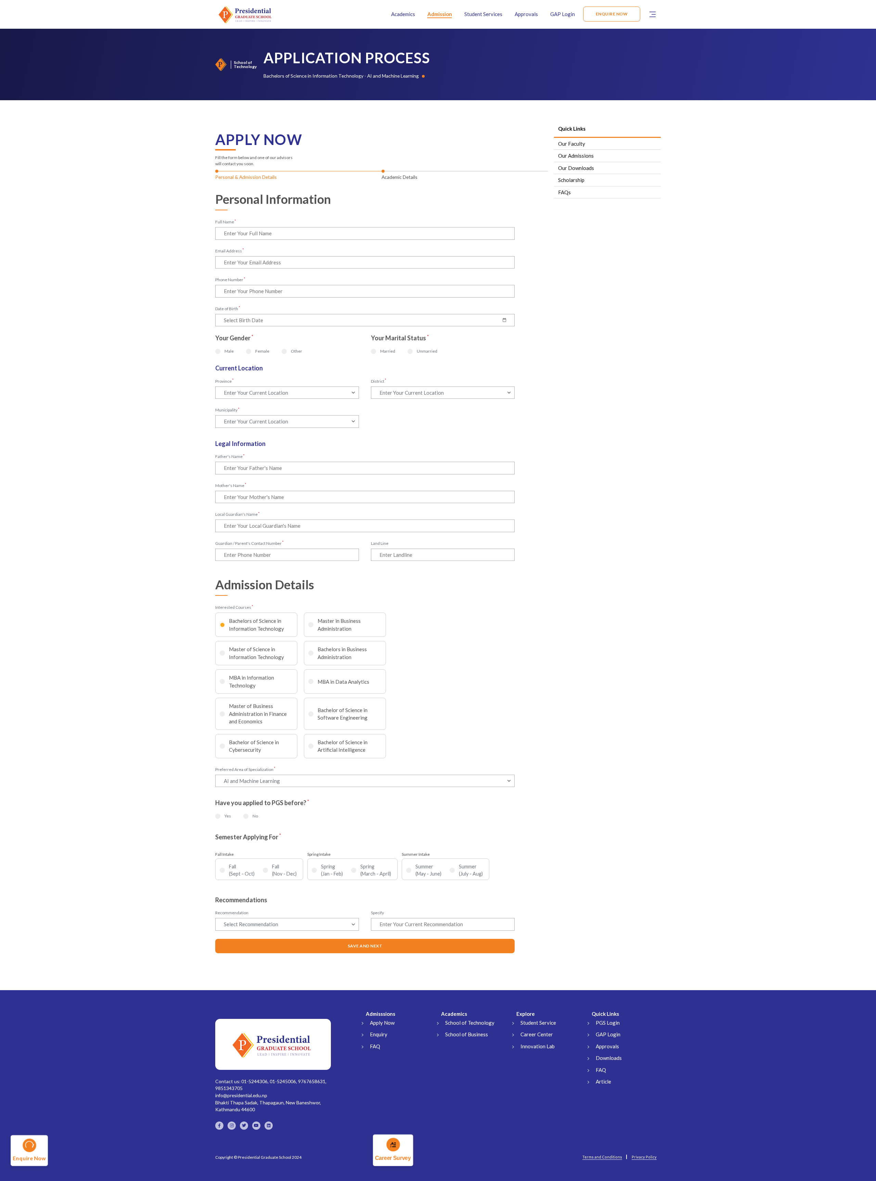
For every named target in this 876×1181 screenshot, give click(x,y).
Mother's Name (230, 485)
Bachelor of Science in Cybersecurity (254, 746)
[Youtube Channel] (256, 1125)
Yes (227, 815)
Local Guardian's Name (237, 514)
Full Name (225, 221)
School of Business (466, 1034)
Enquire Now (612, 13)
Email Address (229, 250)
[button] (652, 14)
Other (296, 351)
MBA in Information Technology (251, 681)
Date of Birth (227, 308)
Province (224, 381)
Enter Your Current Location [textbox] (256, 393)
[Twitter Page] (244, 1125)
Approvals (526, 14)
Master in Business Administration (339, 625)
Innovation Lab (537, 1046)
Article (603, 1081)
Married (387, 351)
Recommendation (231, 912)
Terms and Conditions (602, 1157)
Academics (403, 14)
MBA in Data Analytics (343, 682)
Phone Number (230, 279)
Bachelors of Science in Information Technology (256, 625)
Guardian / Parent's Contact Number (249, 543)
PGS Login (608, 1023)
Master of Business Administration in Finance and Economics (258, 713)
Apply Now (382, 1023)
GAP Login (562, 14)
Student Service (538, 1023)
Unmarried (427, 351)
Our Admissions (576, 156)
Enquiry (378, 1034)
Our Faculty (571, 144)
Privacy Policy (644, 1157)
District (378, 381)
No (255, 815)
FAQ (375, 1046)
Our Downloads (576, 168)
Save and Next (365, 945)
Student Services (483, 14)
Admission (439, 14)
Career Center (536, 1034)
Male (229, 351)
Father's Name (230, 456)
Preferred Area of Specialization (245, 769)
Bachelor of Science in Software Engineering (343, 714)
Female (262, 351)
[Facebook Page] (219, 1125)
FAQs (564, 192)
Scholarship (571, 180)
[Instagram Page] (232, 1125)
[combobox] (287, 392)
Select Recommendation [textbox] (251, 924)
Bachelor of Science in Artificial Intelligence (343, 746)
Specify (377, 912)
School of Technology (469, 1023)
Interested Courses (234, 607)
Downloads (609, 1058)
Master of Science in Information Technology (256, 653)
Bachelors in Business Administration (342, 653)
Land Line (379, 543)
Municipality (227, 409)
